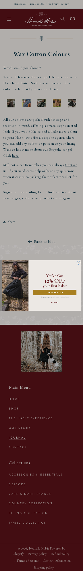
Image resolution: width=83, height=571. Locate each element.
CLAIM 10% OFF (54, 292)
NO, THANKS (54, 302)
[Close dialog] (78, 262)
